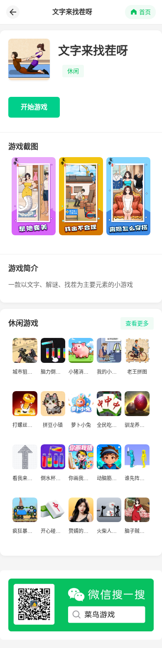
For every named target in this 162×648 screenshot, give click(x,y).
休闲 (73, 71)
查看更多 (137, 323)
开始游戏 (34, 107)
